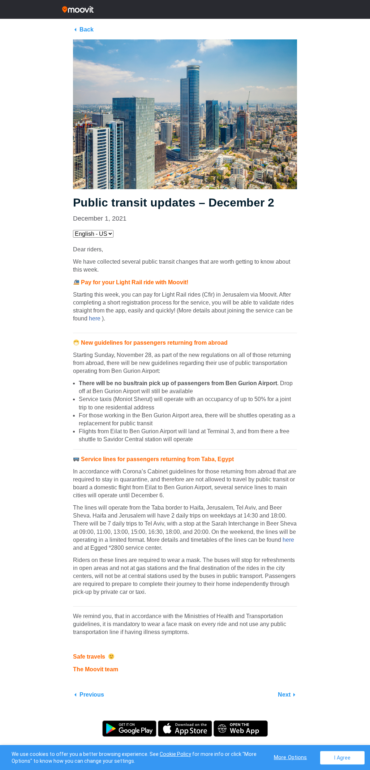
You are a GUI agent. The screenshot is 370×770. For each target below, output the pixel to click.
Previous (91, 695)
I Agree (342, 757)
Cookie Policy (175, 754)
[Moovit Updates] (185, 9)
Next (284, 695)
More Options (290, 757)
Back (86, 29)
